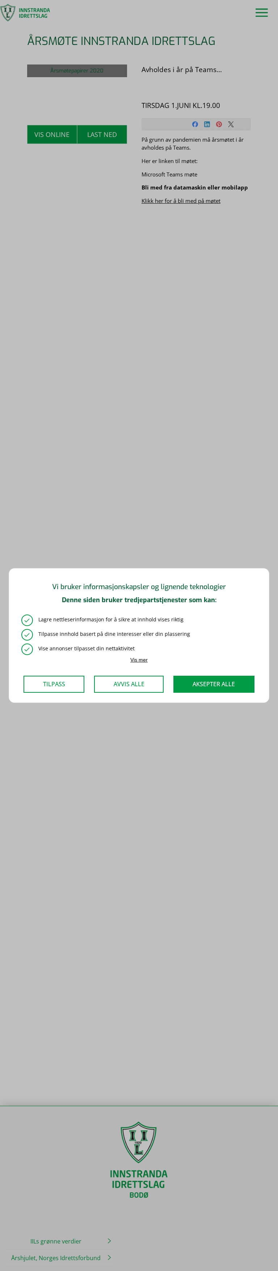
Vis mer (139, 660)
